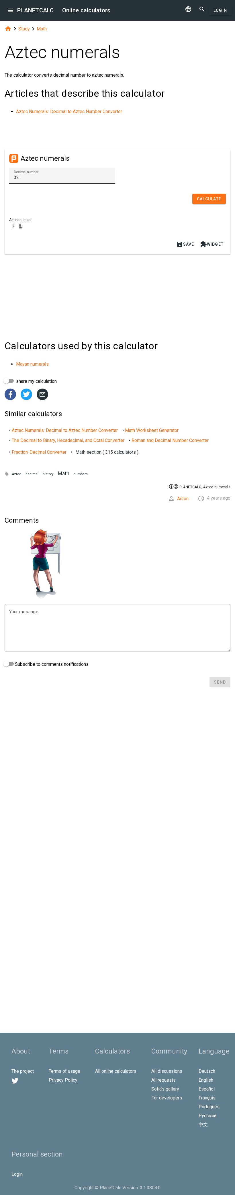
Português (209, 1106)
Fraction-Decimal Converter (39, 452)
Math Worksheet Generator (152, 430)
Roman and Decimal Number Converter (170, 440)
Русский (207, 1115)
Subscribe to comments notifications (51, 664)
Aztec (16, 474)
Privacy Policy (63, 1080)
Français (207, 1098)
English (206, 1080)
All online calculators (115, 1071)
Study (24, 29)
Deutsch (207, 1071)
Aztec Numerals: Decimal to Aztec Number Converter (69, 111)
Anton (183, 498)
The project (22, 1071)
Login (220, 10)
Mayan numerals (32, 364)
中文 (203, 1124)
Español (207, 1089)
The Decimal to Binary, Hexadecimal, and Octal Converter (68, 440)
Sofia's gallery (165, 1089)
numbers (81, 474)
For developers (166, 1098)
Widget (212, 244)
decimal (32, 474)
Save (185, 244)
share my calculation (36, 381)
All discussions (166, 1071)
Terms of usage (64, 1071)
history (48, 474)
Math (42, 29)
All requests (163, 1080)
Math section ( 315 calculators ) (106, 452)
